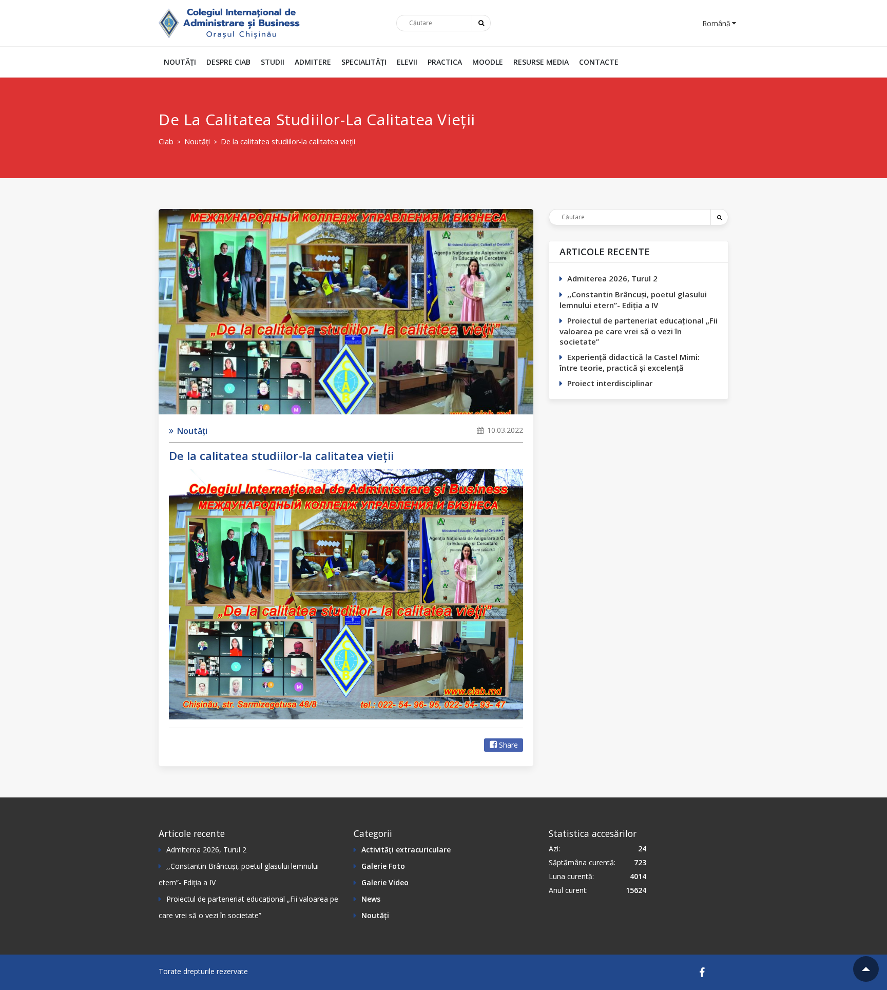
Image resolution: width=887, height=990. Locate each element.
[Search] (719, 217)
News (370, 899)
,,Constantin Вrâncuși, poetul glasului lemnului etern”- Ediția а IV (633, 299)
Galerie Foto (383, 866)
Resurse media (541, 62)
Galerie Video (385, 882)
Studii (272, 62)
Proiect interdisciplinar (609, 383)
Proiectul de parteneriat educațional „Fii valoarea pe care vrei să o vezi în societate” (639, 331)
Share (508, 745)
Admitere (313, 62)
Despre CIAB (228, 62)
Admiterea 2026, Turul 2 (612, 278)
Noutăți (180, 62)
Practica (445, 62)
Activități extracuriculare (406, 849)
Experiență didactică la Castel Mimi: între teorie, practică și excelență (630, 362)
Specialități (364, 62)
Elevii (407, 62)
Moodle (487, 62)
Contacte (599, 62)
